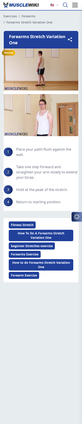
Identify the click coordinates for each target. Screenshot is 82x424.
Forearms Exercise (24, 254)
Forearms (28, 16)
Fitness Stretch (22, 225)
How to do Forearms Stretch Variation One (41, 264)
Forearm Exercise (24, 275)
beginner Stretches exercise (32, 246)
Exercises (10, 16)
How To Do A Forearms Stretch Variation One (41, 235)
